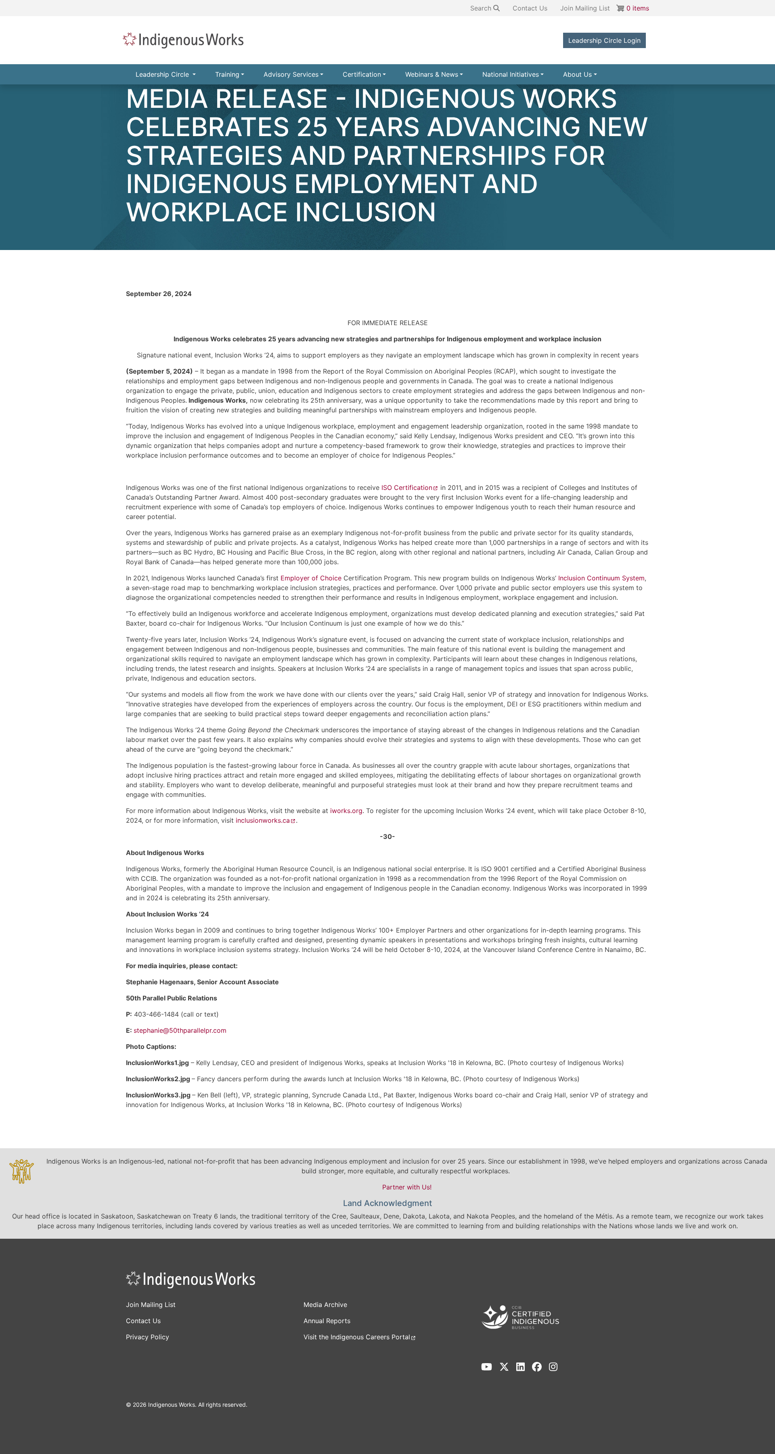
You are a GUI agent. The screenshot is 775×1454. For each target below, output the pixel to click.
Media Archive (325, 1305)
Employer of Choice (311, 578)
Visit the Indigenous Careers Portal (357, 1337)
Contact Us (530, 8)
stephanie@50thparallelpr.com (180, 1030)
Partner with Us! (406, 1187)
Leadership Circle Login (604, 40)
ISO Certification (406, 487)
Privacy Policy (147, 1337)
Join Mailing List (585, 8)
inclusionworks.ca (263, 820)
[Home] (187, 40)
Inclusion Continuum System (601, 578)
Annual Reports (327, 1321)
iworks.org (346, 811)
